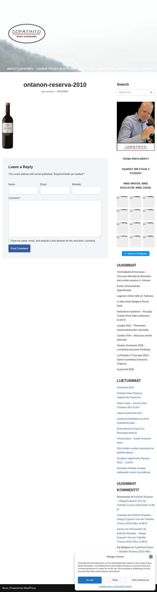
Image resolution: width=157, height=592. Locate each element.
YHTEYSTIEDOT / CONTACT (136, 68)
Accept (89, 580)
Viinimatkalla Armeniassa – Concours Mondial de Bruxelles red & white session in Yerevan (134, 276)
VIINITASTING (106, 68)
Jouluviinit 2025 (125, 369)
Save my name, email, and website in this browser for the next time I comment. (53, 240)
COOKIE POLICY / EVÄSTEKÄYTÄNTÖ (115, 587)
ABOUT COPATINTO (20, 68)
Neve (5, 588)
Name (11, 184)
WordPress (30, 588)
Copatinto (49, 91)
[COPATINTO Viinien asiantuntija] (26, 33)
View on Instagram (137, 253)
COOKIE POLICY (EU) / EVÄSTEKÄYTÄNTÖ (65, 68)
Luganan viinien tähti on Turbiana (135, 296)
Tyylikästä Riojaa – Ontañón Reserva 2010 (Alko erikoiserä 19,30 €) (135, 551)
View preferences (140, 580)
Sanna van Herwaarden (130, 529)
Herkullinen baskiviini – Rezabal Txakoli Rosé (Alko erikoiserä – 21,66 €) (134, 315)
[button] (150, 556)
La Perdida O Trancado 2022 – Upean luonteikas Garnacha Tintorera (133, 359)
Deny (115, 580)
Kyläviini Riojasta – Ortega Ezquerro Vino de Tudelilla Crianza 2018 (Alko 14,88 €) (135, 519)
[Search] (151, 92)
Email (43, 184)
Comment (14, 198)
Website (76, 184)
